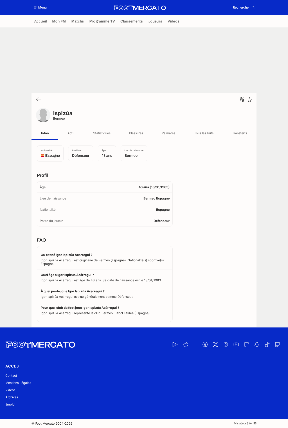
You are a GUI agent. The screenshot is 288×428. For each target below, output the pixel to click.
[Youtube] (236, 344)
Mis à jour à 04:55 (245, 423)
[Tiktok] (267, 344)
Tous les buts (204, 133)
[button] (40, 7)
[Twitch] (277, 344)
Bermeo (59, 118)
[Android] (175, 344)
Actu (71, 133)
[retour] (38, 99)
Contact (11, 375)
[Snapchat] (256, 344)
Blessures (136, 133)
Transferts (239, 133)
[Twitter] (215, 344)
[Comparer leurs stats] (242, 99)
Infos (45, 133)
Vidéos (10, 390)
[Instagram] (225, 344)
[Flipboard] (246, 344)
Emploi (10, 404)
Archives (11, 397)
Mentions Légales (18, 383)
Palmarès (168, 133)
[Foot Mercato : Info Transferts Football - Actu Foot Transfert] (140, 7)
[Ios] (185, 344)
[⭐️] (249, 99)
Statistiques (101, 133)
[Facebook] (205, 344)
